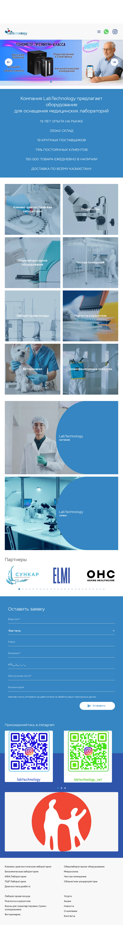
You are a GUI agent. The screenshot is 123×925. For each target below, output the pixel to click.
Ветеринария (12, 914)
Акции (67, 901)
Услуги (68, 896)
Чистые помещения (75, 876)
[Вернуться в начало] (16, 32)
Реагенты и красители (18, 901)
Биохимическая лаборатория (21, 871)
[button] (99, 32)
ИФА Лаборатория (15, 876)
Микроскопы (71, 871)
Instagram (46, 725)
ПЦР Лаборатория (15, 881)
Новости (69, 906)
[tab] (51, 82)
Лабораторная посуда (17, 896)
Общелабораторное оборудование (84, 866)
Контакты (69, 916)
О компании (70, 911)
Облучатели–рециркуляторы (80, 881)
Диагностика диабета (17, 886)
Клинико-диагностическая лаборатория (28, 866)
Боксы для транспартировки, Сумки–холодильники (26, 908)
